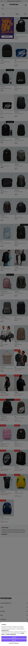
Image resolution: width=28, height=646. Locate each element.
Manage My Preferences (14, 643)
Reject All (14, 640)
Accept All (14, 637)
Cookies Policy (5, 630)
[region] (14, 634)
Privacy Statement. (11, 634)
